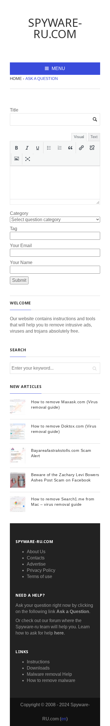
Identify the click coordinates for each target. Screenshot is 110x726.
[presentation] (16, 147)
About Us (36, 551)
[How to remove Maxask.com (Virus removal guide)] (17, 407)
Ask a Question (72, 611)
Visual (79, 137)
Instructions (38, 661)
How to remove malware (51, 680)
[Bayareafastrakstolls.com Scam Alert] (17, 455)
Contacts (36, 557)
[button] (16, 147)
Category (19, 213)
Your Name (21, 262)
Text (94, 137)
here (59, 633)
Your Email (21, 245)
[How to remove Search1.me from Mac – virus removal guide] (17, 504)
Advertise (36, 564)
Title (14, 110)
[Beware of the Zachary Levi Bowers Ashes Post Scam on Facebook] (17, 480)
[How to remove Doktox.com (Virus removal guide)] (17, 431)
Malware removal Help (49, 674)
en (63, 718)
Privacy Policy (41, 570)
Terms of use (39, 576)
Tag (13, 228)
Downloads (38, 668)
